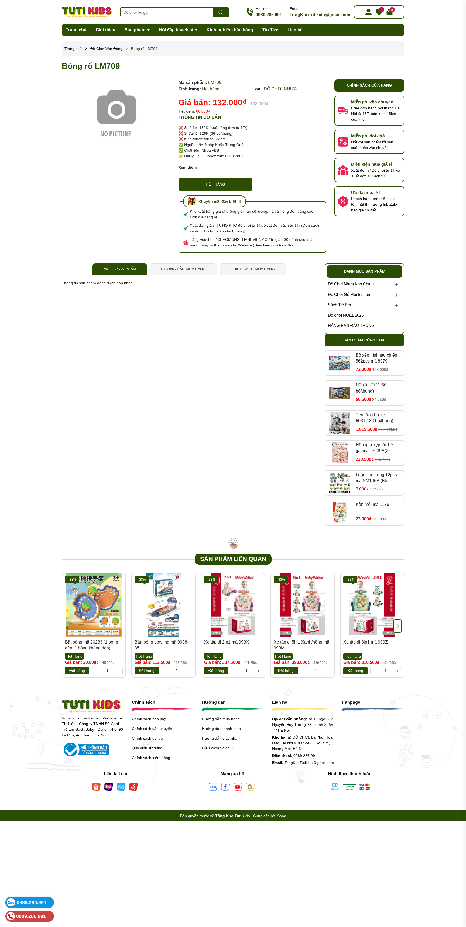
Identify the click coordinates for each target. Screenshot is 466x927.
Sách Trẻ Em (339, 304)
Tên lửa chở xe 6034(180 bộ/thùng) (374, 417)
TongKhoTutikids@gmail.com (320, 14)
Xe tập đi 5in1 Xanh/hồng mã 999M (301, 645)
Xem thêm (188, 167)
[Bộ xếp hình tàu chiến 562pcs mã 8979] (339, 363)
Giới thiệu (105, 30)
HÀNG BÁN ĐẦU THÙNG (351, 325)
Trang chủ (76, 30)
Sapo (281, 816)
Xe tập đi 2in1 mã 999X (226, 642)
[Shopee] (96, 786)
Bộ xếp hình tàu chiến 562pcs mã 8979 (376, 358)
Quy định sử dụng (147, 748)
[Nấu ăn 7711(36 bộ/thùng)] (339, 393)
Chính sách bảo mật (149, 719)
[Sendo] (133, 786)
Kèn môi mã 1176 (372, 504)
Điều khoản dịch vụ (218, 748)
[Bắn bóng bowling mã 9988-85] (163, 605)
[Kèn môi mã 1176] (339, 512)
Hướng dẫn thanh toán (221, 728)
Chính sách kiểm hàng (151, 758)
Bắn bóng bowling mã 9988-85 (162, 645)
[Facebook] (225, 786)
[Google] (250, 786)
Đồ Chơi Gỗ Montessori (349, 294)
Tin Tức (270, 30)
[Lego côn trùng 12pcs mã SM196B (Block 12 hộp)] (339, 482)
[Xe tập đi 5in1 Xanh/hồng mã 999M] (302, 605)
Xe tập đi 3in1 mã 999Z (365, 642)
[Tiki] (121, 786)
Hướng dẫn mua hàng (221, 719)
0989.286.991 (269, 14)
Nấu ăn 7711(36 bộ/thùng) (371, 388)
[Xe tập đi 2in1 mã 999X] (233, 605)
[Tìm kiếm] (221, 12)
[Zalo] (213, 786)
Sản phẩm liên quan (233, 559)
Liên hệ (295, 30)
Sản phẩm (135, 30)
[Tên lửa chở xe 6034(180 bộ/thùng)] (339, 423)
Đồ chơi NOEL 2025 (346, 315)
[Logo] (87, 11)
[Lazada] (108, 786)
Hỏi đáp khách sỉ (176, 30)
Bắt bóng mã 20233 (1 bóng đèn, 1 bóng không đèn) (91, 645)
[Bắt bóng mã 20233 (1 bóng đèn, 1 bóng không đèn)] (93, 605)
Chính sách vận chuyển (152, 728)
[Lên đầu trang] (455, 894)
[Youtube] (238, 786)
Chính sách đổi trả (147, 738)
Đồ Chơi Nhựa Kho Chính (351, 284)
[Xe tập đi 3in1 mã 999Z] (372, 605)
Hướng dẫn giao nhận (220, 738)
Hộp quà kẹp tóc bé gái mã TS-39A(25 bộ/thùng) (374, 448)
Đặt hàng (77, 670)
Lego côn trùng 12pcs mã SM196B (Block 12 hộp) (377, 478)
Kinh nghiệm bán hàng (230, 30)
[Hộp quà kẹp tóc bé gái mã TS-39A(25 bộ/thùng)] (339, 453)
